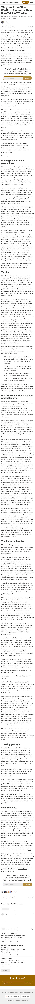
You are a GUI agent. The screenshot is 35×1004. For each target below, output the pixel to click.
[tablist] (8, 909)
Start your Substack (13, 996)
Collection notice (28, 992)
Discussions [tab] (14, 929)
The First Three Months (9, 933)
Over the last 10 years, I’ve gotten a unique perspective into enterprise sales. (13, 950)
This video (4, 384)
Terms (21, 992)
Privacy (16, 992)
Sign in (31, 2)
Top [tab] (3, 929)
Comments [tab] (5, 909)
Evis (6, 21)
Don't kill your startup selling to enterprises (12, 946)
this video (29, 282)
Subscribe (25, 2)
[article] (17, 937)
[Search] (32, 929)
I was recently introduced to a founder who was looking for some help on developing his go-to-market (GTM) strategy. (13, 936)
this (13, 291)
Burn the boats (22, 869)
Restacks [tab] (12, 909)
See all (5, 970)
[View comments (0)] (9, 26)
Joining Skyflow (6, 958)
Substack (9, 1000)
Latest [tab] (7, 929)
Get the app (25, 996)
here (29, 850)
